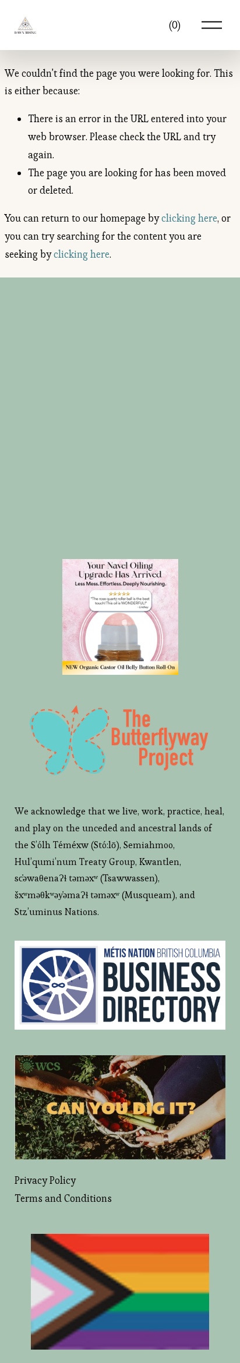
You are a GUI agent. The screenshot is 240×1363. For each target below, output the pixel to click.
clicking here (189, 218)
